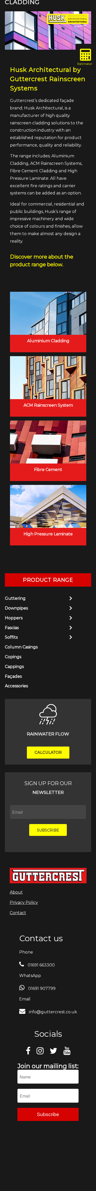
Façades (13, 676)
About (16, 892)
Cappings (14, 666)
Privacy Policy (24, 902)
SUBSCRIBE (48, 830)
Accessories (16, 685)
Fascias (12, 627)
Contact (18, 912)
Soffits (11, 637)
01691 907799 (41, 988)
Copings (13, 656)
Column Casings (21, 647)
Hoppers (14, 617)
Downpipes (16, 608)
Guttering (15, 598)
